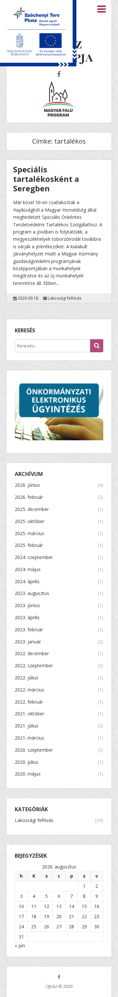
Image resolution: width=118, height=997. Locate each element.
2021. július (26, 726)
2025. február (29, 545)
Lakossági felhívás (64, 298)
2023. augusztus (32, 593)
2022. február (29, 702)
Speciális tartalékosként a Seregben (46, 179)
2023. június (27, 605)
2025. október (29, 521)
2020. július (26, 762)
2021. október (29, 714)
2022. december (32, 653)
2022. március (29, 690)
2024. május (28, 569)
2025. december (32, 509)
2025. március (29, 533)
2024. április (27, 582)
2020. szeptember (34, 750)
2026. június (27, 485)
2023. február (29, 630)
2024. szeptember (34, 557)
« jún (20, 945)
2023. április (27, 618)
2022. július (26, 678)
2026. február (29, 497)
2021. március (29, 738)
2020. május (28, 774)
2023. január (28, 642)
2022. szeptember (34, 666)
